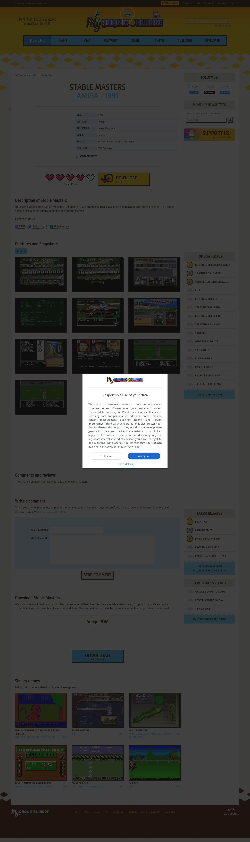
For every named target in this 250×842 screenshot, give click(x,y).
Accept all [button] (144, 456)
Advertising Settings (111, 442)
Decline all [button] (105, 456)
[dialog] (125, 421)
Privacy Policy (132, 446)
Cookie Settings (114, 446)
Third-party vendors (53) (120, 423)
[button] (125, 464)
